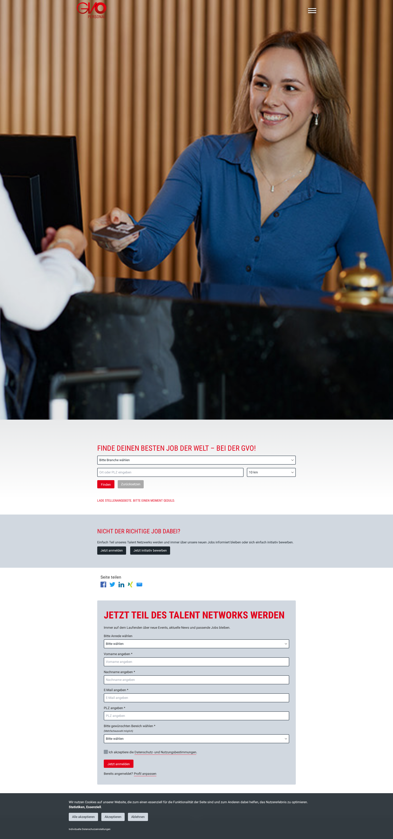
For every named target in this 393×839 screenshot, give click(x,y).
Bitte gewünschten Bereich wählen (129, 728)
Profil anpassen (145, 774)
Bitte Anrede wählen (118, 636)
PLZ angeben (114, 708)
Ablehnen (138, 817)
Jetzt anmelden (112, 550)
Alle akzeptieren (83, 817)
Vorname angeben (118, 654)
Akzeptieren (113, 817)
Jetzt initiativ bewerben (150, 550)
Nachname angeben (119, 672)
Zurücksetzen (130, 484)
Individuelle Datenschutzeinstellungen (90, 829)
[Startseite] (93, 10)
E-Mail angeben (116, 690)
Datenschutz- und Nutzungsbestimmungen (165, 752)
